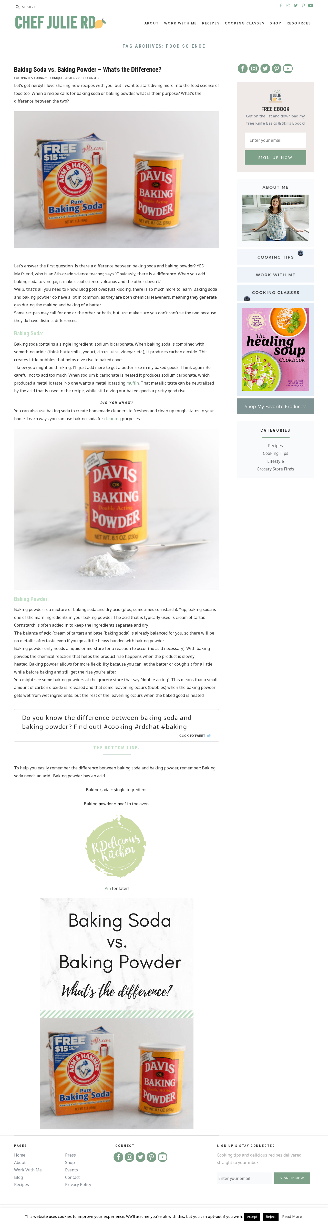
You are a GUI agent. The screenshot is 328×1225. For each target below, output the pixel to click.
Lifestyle (275, 461)
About (152, 23)
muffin (132, 383)
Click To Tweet (192, 735)
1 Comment (93, 78)
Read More (292, 1216)
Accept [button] (252, 1216)
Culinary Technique (48, 78)
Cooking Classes (245, 23)
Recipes (211, 23)
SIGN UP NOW (292, 1178)
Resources (299, 23)
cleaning (112, 418)
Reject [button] (270, 1216)
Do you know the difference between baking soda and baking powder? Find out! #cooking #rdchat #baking (107, 722)
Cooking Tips (23, 78)
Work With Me (180, 23)
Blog (18, 1177)
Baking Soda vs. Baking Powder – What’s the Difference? (87, 69)
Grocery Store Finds (275, 469)
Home (19, 1155)
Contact (72, 1177)
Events (71, 1170)
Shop (275, 23)
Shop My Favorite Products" (275, 406)
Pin (108, 888)
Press (70, 1155)
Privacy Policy (78, 1184)
